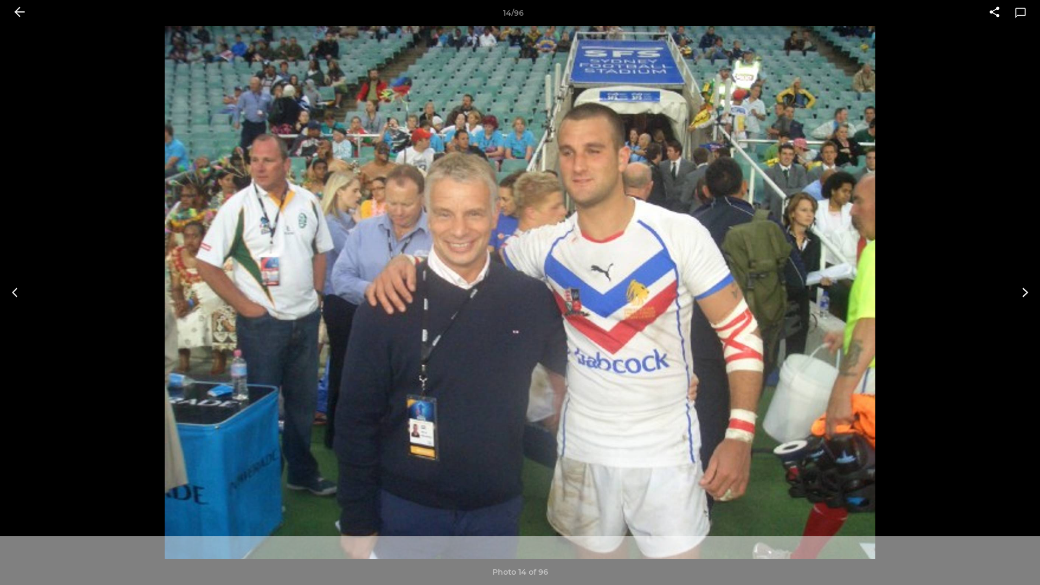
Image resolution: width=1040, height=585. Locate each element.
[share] (994, 13)
